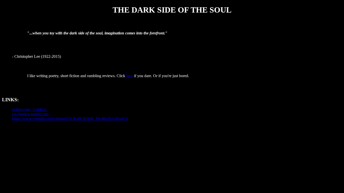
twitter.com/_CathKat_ (30, 109)
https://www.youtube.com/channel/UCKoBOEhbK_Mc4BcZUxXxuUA (70, 118)
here (129, 76)
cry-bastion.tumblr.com (30, 114)
